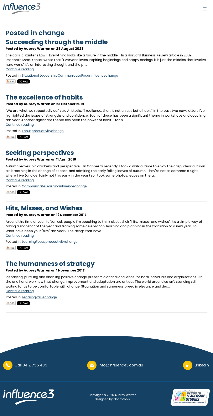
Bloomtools (122, 399)
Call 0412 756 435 (31, 365)
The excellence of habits (44, 97)
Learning (52, 186)
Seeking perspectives (40, 152)
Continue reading (20, 69)
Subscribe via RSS (11, 81)
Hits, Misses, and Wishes (44, 208)
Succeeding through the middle (57, 42)
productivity (41, 130)
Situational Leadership (40, 75)
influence (98, 75)
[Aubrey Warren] (22, 9)
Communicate (69, 75)
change (112, 75)
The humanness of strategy (50, 263)
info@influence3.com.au (121, 365)
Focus (86, 75)
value (40, 297)
